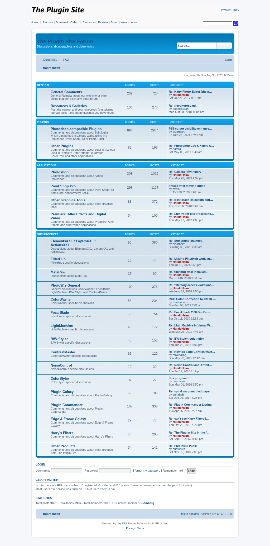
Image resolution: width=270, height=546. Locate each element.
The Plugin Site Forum (65, 41)
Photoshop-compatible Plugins (76, 129)
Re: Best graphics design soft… (191, 199)
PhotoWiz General (65, 285)
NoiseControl (61, 365)
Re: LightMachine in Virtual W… (191, 325)
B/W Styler (59, 339)
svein (176, 189)
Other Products (63, 446)
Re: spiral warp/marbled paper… (191, 391)
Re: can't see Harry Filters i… (189, 418)
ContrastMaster (63, 352)
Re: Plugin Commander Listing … (192, 404)
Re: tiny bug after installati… (189, 271)
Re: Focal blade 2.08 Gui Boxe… (191, 312)
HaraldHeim (181, 94)
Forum (114, 22)
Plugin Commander (67, 405)
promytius (179, 381)
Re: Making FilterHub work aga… (191, 258)
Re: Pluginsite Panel (183, 445)
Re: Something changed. (186, 240)
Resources (89, 22)
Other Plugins (62, 146)
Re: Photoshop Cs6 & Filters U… (191, 145)
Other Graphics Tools (68, 200)
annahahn (179, 394)
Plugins (43, 122)
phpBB (121, 523)
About (134, 22)
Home (34, 22)
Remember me (172, 470)
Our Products (47, 234)
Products (48, 22)
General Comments (66, 92)
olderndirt (179, 131)
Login (40, 464)
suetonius (179, 448)
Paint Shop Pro (63, 186)
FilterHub (58, 259)
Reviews (103, 22)
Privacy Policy (230, 9)
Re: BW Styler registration (187, 338)
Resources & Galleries (69, 106)
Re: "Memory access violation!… (191, 285)
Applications (46, 165)
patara (177, 148)
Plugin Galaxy (62, 392)
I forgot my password (146, 470)
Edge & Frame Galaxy (68, 419)
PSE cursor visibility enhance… (190, 128)
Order (73, 22)
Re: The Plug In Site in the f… (189, 432)
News (123, 22)
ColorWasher (61, 299)
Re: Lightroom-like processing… (191, 213)
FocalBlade (60, 313)
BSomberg (146, 503)
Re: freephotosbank (182, 105)
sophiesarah (181, 108)
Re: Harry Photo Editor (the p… (190, 91)
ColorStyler (60, 379)
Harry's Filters (62, 433)
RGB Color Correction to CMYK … (192, 299)
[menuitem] (64, 59)
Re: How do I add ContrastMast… (192, 351)
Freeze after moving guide (187, 185)
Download (62, 22)
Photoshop (60, 172)
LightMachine (62, 326)
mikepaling (179, 355)
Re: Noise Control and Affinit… (190, 365)
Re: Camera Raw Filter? (185, 171)
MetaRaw (58, 272)
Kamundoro (180, 302)
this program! (178, 378)
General (43, 85)
